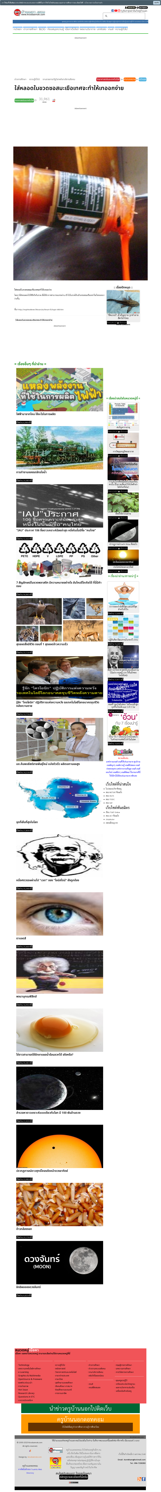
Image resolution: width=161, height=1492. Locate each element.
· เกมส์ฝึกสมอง (94, 1387)
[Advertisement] (80, 56)
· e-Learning (23, 1372)
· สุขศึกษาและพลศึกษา (63, 1382)
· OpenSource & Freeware (29, 1379)
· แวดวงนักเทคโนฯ (25, 1400)
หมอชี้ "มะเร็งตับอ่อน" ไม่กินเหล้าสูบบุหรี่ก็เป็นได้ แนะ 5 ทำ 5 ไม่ (123, 705)
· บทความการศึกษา (123, 1368)
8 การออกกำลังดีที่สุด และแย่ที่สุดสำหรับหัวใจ (123, 608)
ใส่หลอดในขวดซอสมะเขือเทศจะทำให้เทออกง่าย (33, 320)
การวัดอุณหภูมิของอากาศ (123, 451)
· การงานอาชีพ (60, 1393)
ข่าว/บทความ (130, 79)
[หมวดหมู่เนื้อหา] (72, 28)
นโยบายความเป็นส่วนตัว (94, 3)
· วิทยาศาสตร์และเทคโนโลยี (65, 1372)
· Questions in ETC (26, 1396)
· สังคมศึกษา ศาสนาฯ (63, 1386)
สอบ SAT (109, 803)
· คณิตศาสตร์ (59, 1368)
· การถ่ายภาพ (22, 1386)
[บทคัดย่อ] (101, 28)
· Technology (23, 1365)
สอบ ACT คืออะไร (112, 816)
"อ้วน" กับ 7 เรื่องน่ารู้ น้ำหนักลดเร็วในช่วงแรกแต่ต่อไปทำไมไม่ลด (123, 738)
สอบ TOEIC (110, 799)
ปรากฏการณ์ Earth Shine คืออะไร (123, 544)
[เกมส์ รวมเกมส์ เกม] (110, 28)
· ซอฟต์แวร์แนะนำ (24, 1382)
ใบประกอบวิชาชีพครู (113, 789)
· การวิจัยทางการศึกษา (124, 1372)
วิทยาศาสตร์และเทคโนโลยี (108, 79)
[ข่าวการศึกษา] (30, 28)
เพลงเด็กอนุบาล (112, 823)
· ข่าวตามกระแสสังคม (96, 1368)
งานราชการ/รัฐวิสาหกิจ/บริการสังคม (59, 79)
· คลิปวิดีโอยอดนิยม (96, 1375)
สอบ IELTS (110, 796)
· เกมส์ (90, 1384)
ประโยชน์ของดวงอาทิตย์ (123, 567)
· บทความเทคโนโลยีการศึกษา (29, 1368)
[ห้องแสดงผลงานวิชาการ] (88, 28)
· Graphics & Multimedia (28, 1375)
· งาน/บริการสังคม (95, 1372)
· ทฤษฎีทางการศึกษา (123, 1365)
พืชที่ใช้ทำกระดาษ (123, 513)
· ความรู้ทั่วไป (59, 1365)
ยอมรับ (156, 3)
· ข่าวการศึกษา (94, 1365)
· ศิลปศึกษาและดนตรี (63, 1389)
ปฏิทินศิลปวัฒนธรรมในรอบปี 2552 (123, 639)
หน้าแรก (142, 79)
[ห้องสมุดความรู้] (55, 28)
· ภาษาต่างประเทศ (61, 1375)
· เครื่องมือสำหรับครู (123, 1391)
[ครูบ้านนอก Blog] (42, 28)
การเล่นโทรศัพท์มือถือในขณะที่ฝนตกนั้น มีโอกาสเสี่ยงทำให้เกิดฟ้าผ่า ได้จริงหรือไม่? (123, 484)
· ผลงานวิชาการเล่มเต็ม (125, 1387)
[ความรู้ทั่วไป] (121, 28)
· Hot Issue (22, 1389)
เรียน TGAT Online (113, 812)
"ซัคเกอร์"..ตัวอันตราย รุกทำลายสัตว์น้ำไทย (123, 316)
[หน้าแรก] (18, 28)
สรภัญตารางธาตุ (123, 427)
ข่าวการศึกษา (20, 79)
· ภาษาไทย (58, 1379)
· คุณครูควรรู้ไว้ (121, 1380)
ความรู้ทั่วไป (34, 79)
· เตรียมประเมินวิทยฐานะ (125, 1384)
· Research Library (25, 1393)
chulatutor (110, 819)
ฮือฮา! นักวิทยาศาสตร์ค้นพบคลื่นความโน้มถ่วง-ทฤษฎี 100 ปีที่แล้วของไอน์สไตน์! (123, 672)
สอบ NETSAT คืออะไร (114, 792)
